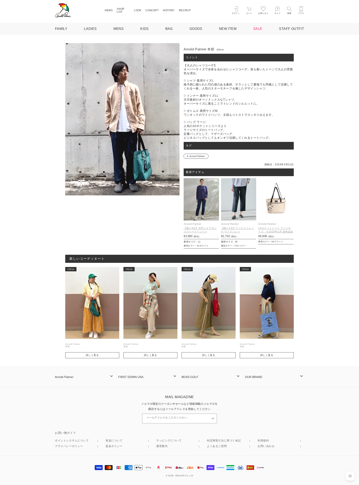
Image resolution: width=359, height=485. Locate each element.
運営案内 (161, 446)
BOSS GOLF (190, 377)
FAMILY (61, 28)
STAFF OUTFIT (291, 28)
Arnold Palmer (197, 156)
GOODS (195, 28)
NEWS (109, 10)
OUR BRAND (253, 377)
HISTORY (169, 10)
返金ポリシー (114, 446)
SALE (257, 28)
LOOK (137, 10)
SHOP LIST (120, 10)
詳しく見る (92, 355)
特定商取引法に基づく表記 (224, 440)
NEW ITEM (228, 28)
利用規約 (263, 440)
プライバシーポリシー (69, 446)
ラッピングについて (169, 440)
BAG (169, 28)
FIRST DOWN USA (130, 377)
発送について (114, 440)
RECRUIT (185, 10)
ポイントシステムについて (72, 440)
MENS (118, 28)
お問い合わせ (266, 446)
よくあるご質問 (217, 446)
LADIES (90, 28)
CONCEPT (152, 10)
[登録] (212, 418)
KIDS (144, 28)
